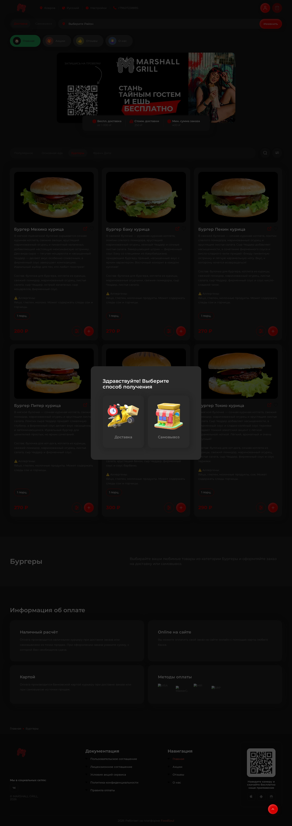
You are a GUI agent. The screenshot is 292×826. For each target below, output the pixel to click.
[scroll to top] (273, 809)
